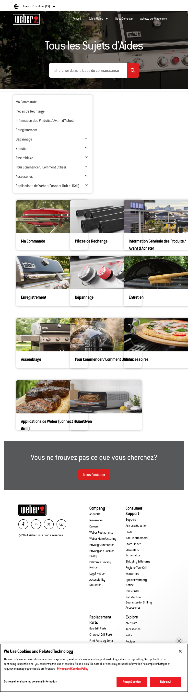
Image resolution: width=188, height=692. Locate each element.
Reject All (165, 681)
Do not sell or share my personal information (30, 681)
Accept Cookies (132, 681)
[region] (94, 667)
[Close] (180, 651)
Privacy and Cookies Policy (72, 668)
